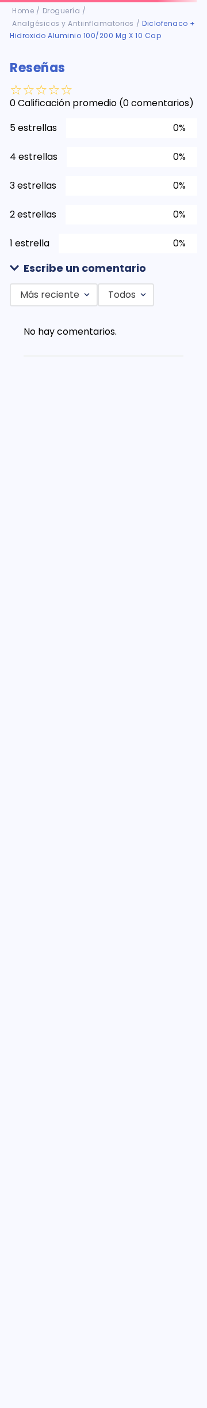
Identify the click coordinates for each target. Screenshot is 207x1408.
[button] (103, 269)
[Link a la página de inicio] (23, 11)
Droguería (61, 11)
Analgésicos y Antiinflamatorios (73, 23)
